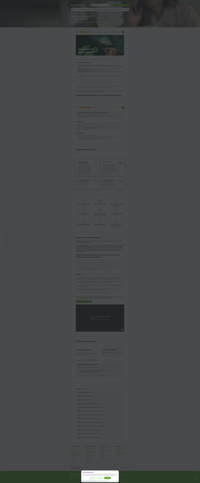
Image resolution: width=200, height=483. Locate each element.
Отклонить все (93, 477)
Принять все (107, 477)
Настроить (100, 477)
